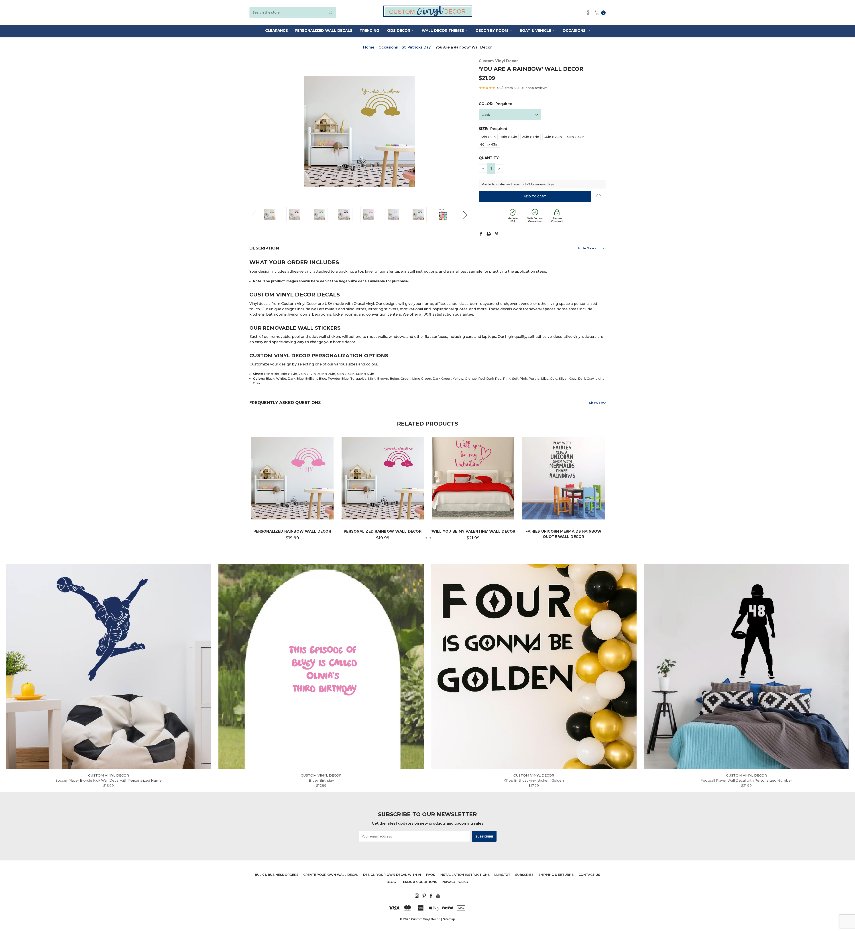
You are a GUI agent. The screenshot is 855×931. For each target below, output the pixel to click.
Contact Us (589, 875)
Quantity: (489, 158)
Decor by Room (492, 30)
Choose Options (292, 506)
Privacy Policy (455, 882)
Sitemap (449, 919)
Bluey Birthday (321, 780)
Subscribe (524, 875)
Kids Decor (399, 30)
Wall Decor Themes (443, 30)
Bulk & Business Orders (276, 875)
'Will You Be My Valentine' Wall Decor (473, 531)
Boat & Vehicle (535, 30)
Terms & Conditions (419, 882)
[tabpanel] (292, 491)
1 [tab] (426, 538)
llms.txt (502, 875)
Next (464, 214)
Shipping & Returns (556, 875)
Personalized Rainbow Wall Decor (292, 531)
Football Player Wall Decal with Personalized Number (746, 780)
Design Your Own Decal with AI (392, 875)
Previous (253, 214)
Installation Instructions (465, 875)
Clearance (276, 30)
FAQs (430, 875)
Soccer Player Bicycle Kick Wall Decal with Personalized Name (109, 780)
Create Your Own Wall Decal (330, 875)
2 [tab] (430, 538)
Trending (369, 30)
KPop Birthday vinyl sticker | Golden (534, 780)
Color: (495, 104)
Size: (493, 129)
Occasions (575, 30)
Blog (391, 882)
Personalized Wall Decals (323, 30)
